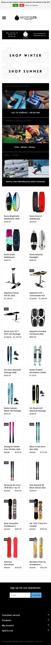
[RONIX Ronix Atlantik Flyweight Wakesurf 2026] (38, 240)
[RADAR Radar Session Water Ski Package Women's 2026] (13, 394)
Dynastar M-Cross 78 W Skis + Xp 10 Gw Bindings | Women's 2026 (12, 486)
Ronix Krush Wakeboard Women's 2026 (10, 256)
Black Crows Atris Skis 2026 (37, 447)
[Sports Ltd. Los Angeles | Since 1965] (29, 17)
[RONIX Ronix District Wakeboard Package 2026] (38, 201)
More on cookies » (32, 5)
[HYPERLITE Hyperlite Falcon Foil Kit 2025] (13, 278)
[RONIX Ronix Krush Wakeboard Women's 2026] (13, 240)
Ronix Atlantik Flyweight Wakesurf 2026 (36, 256)
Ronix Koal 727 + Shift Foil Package (12, 332)
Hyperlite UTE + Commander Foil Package (37, 294)
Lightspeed (38, 641)
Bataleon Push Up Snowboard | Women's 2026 (38, 563)
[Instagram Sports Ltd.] (30, 603)
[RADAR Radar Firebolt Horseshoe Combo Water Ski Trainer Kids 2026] (38, 355)
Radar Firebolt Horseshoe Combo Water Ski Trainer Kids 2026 (38, 371)
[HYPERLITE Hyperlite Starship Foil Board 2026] (38, 317)
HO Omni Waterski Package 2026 (12, 371)
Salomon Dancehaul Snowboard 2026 (11, 563)
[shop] (25, 34)
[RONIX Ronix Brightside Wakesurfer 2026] (13, 201)
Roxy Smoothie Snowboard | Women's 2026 (11, 524)
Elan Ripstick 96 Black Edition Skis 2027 (38, 486)
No (22, 5)
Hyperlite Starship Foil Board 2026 (38, 332)
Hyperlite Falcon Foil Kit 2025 (11, 294)
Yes (15, 5)
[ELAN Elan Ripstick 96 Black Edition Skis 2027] (38, 470)
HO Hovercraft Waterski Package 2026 (38, 409)
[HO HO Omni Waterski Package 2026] (13, 355)
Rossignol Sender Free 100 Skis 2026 (12, 447)
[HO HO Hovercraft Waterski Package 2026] (38, 394)
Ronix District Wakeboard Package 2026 (36, 217)
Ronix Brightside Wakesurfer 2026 (11, 217)
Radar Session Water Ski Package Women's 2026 (12, 409)
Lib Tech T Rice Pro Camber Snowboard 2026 (38, 524)
